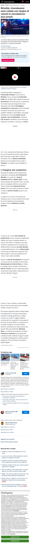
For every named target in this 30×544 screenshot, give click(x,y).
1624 (13, 499)
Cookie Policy (12, 534)
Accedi (27, 1)
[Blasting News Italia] (9, 2)
